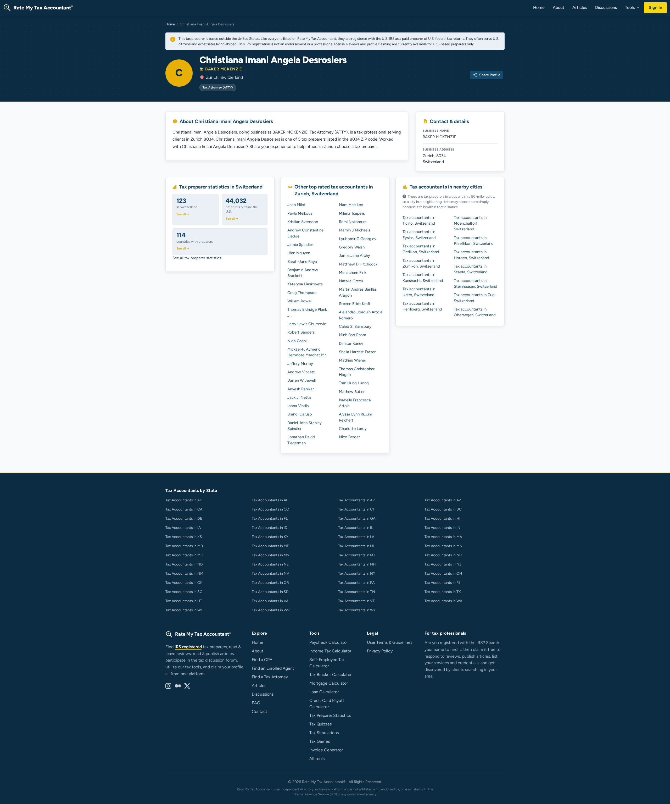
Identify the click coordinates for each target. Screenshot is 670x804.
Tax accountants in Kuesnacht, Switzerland (423, 277)
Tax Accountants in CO (270, 509)
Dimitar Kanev (351, 343)
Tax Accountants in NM (184, 573)
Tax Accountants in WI (183, 610)
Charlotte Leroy (353, 428)
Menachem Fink (352, 272)
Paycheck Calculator (328, 642)
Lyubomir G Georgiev (357, 238)
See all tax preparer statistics (196, 258)
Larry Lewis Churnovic (306, 323)
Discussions (606, 7)
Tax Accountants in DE (183, 518)
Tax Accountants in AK (183, 500)
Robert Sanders (301, 332)
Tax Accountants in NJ (443, 564)
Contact (259, 711)
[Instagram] (168, 686)
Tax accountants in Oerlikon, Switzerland (421, 249)
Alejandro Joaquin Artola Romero (360, 315)
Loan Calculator (324, 691)
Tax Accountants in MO (184, 555)
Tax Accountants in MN (443, 546)
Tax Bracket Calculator (330, 674)
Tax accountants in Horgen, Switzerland (471, 254)
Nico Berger (349, 437)
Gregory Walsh (352, 247)
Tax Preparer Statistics (330, 715)
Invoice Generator (326, 749)
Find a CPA (262, 659)
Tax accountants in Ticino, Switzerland (419, 220)
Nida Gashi (296, 341)
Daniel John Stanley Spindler (304, 425)
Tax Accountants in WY (357, 610)
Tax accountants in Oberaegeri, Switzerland (475, 312)
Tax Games (319, 741)
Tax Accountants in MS (270, 555)
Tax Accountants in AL (270, 500)
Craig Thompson (301, 292)
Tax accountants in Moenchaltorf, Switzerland (470, 223)
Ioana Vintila (298, 405)
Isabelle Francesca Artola (355, 403)
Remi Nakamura (353, 221)
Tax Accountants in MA (443, 537)
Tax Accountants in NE (270, 564)
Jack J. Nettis (299, 397)
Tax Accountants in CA (183, 509)
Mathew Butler (352, 391)
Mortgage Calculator (328, 683)
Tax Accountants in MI (356, 546)
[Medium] (178, 686)
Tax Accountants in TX (443, 592)
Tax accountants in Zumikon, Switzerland (421, 263)
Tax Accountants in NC (443, 555)
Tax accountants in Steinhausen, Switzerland (475, 283)
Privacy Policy (380, 650)
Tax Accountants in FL (270, 518)
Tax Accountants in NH (357, 564)
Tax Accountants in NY (356, 573)
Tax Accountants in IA (183, 527)
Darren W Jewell (301, 380)
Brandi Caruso (299, 414)
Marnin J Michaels (354, 230)
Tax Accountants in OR (270, 582)
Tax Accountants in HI (442, 518)
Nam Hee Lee (351, 204)
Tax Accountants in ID (269, 527)
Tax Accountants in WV (271, 610)
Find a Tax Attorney (270, 676)
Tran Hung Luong (354, 383)
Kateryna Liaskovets (305, 284)
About (558, 7)
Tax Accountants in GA (356, 518)
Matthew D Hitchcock (358, 264)
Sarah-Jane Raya (302, 261)
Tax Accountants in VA (270, 601)
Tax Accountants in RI (442, 582)
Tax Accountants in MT (356, 555)
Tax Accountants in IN (442, 527)
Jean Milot (296, 204)
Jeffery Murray (300, 363)
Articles (579, 7)
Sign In (655, 7)
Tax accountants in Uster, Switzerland (419, 292)
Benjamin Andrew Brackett (302, 273)
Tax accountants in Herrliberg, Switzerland (422, 306)
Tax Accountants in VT (356, 601)
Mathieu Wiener (352, 360)
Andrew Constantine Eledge (305, 233)
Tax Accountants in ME (270, 546)
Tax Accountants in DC (443, 509)
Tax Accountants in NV (270, 573)
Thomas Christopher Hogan (357, 372)
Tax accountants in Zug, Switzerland (474, 297)
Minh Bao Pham (352, 334)
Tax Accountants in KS (183, 537)
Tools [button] (630, 7)
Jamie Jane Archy (354, 255)
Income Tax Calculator (330, 650)
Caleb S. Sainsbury (355, 326)
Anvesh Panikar (300, 389)
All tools (317, 758)
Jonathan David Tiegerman (301, 440)
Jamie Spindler (300, 244)
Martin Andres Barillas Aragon (358, 292)
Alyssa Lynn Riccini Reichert (355, 417)
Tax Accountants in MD (184, 546)
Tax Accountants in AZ (443, 500)
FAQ (256, 702)
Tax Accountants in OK (184, 582)
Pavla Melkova (299, 213)
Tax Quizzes (320, 724)
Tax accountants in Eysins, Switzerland (419, 234)
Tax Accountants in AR (356, 500)
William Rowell (299, 301)
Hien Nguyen (298, 253)
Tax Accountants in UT (183, 601)
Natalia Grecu (351, 281)
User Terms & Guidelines (389, 642)
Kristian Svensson (302, 221)
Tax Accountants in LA (356, 537)
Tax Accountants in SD (270, 592)
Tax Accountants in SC (183, 592)
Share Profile (486, 75)
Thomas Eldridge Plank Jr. (307, 312)
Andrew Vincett (301, 372)
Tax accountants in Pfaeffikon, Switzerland (474, 240)
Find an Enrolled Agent (273, 668)
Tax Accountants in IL (355, 527)
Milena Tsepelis (352, 213)
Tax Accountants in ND (184, 564)
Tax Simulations (324, 732)
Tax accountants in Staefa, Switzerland (471, 269)
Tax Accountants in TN (356, 592)
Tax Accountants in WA (443, 601)
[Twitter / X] (187, 686)
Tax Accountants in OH (443, 573)
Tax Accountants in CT (356, 509)
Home (539, 7)
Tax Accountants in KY (270, 537)
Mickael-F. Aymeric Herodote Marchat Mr (306, 352)
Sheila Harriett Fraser (357, 352)
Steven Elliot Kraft (355, 303)
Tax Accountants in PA (356, 582)
